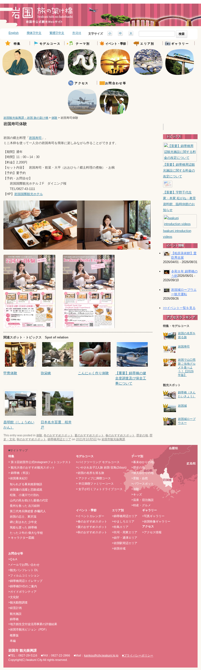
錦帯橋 (14, 619)
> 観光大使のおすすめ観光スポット (31, 467)
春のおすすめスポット (120, 435)
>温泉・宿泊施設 (142, 500)
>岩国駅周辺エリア (124, 543)
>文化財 (13, 597)
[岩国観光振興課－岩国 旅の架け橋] (42, 16)
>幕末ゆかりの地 (142, 462)
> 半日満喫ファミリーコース (95, 483)
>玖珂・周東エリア (124, 532)
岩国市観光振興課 (113, 439)
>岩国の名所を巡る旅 (90, 473)
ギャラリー (180, 43)
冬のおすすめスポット (58, 435)
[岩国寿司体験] (40, 248)
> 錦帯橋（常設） (19, 473)
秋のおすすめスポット (31, 439)
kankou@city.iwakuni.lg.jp (101, 655)
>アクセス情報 (152, 532)
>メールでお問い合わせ (23, 564)
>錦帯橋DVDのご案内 (22, 586)
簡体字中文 (34, 33)
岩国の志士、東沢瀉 (23, 516)
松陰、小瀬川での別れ (24, 495)
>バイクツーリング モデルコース (98, 462)
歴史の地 (142, 435)
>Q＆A (12, 559)
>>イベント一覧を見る (179, 308)
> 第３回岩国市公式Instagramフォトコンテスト (39, 462)
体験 (54, 118)
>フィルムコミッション (23, 575)
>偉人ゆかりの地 (142, 473)
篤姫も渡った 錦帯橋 (23, 527)
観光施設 (16, 614)
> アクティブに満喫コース (93, 478)
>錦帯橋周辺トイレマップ (25, 581)
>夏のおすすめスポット (91, 527)
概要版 (14, 635)
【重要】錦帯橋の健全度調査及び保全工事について (130, 378)
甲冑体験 (10, 373)
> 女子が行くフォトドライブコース (99, 489)
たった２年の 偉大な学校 (26, 533)
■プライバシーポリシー (137, 655)
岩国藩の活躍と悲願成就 (26, 489)
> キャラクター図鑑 (21, 537)
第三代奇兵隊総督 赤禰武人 (28, 511)
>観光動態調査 (18, 602)
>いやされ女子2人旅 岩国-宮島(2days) (101, 467)
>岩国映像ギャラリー (156, 521)
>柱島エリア (120, 527)
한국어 (76, 33)
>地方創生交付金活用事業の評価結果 (32, 624)
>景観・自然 (139, 478)
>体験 (135, 489)
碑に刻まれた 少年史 (23, 522)
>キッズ (136, 494)
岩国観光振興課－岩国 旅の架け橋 (25, 118)
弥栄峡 (46, 373)
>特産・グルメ (141, 505)
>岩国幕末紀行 (18, 478)
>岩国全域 (119, 548)
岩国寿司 (35, 138)
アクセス (82, 83)
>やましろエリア (123, 521)
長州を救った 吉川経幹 (25, 506)
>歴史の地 (138, 467)
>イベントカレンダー (90, 516)
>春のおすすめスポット (91, 521)
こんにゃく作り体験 (93, 373)
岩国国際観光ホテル (28, 194)
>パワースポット (142, 483)
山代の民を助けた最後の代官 (29, 500)
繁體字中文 (57, 33)
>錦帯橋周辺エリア (124, 516)
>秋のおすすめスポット (91, 532)
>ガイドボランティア (22, 591)
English (14, 33)
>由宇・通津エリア (124, 537)
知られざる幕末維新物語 (26, 484)
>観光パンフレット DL (23, 570)
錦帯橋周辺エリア (59, 439)
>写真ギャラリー (153, 516)
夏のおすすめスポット (89, 435)
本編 (13, 641)
